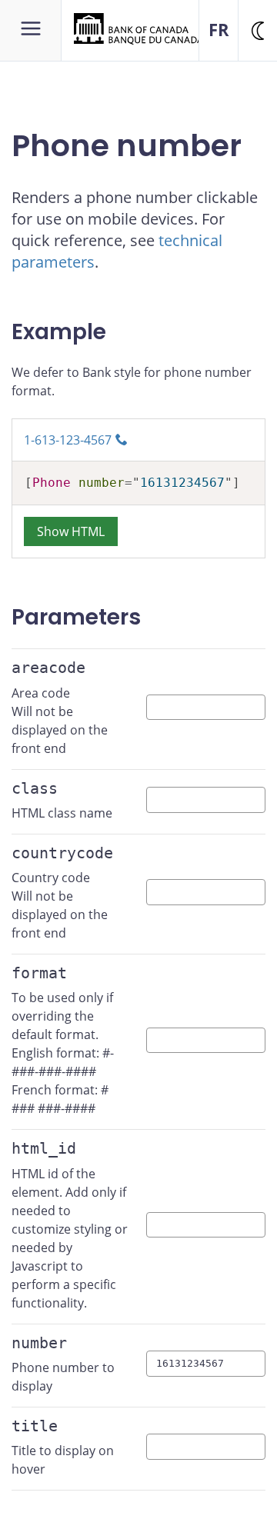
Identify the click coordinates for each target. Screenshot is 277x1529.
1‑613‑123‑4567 (68, 439)
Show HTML (71, 531)
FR (219, 30)
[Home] (138, 27)
